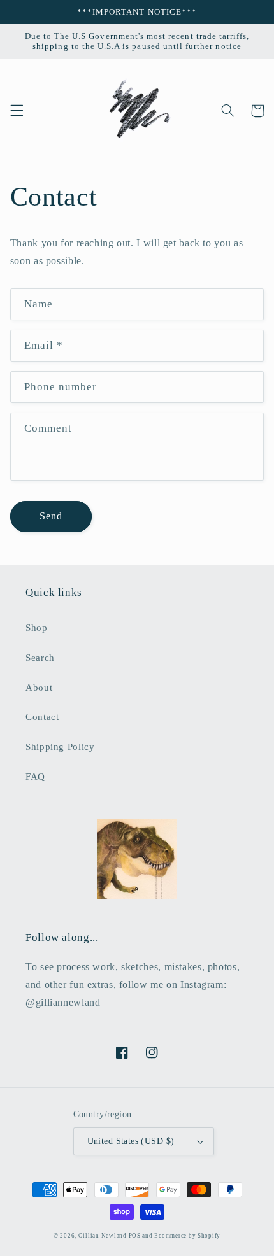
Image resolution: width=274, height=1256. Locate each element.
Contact (42, 717)
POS (135, 1235)
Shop (36, 628)
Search (40, 658)
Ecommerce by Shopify (187, 1235)
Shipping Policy (59, 747)
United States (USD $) (131, 1141)
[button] (16, 110)
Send (51, 516)
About (38, 687)
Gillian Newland (103, 1235)
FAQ (35, 777)
